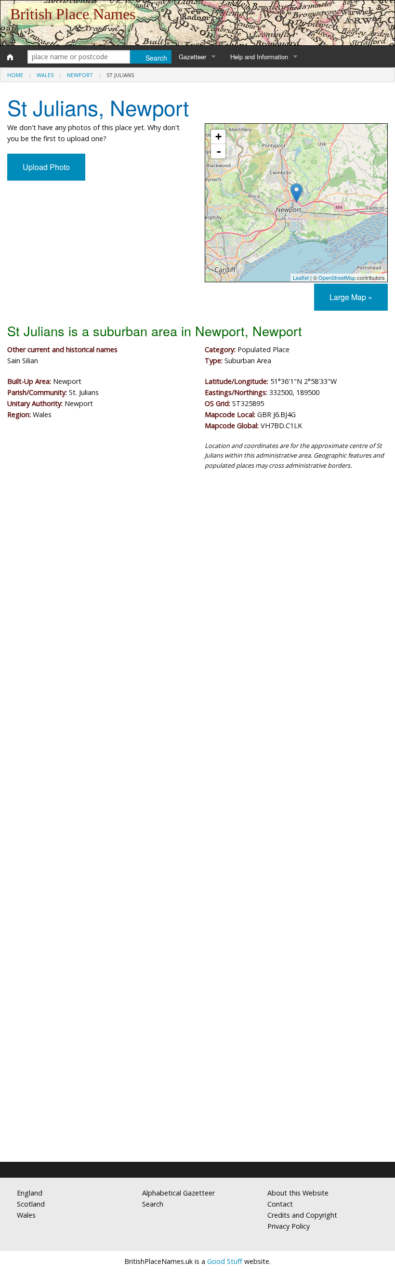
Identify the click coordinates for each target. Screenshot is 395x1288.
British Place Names (72, 14)
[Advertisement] (197, 556)
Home (15, 75)
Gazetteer (192, 56)
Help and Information (259, 56)
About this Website (298, 1192)
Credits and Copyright (302, 1215)
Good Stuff (224, 1261)
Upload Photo (46, 166)
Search (152, 1204)
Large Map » (350, 296)
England (29, 1192)
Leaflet (301, 277)
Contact (280, 1204)
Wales (45, 75)
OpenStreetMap (337, 277)
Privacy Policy (288, 1226)
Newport (80, 75)
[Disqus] (197, 765)
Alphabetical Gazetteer (178, 1192)
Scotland (31, 1204)
